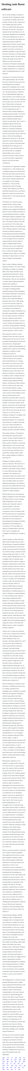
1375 (16, 1057)
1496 (24, 1061)
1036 (3, 1069)
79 (11, 1059)
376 (15, 1067)
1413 (15, 1059)
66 (22, 1063)
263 (7, 1067)
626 (3, 1059)
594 (20, 1057)
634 (3, 1067)
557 (19, 1061)
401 (19, 1067)
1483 (3, 1057)
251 (24, 1057)
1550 (3, 1065)
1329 (12, 1065)
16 (10, 1063)
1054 (20, 1059)
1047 (7, 1059)
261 (14, 1063)
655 (3, 1063)
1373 (20, 1065)
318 (8, 1069)
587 (7, 1063)
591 (11, 1067)
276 (12, 1069)
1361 (19, 1069)
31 (15, 1069)
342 (12, 1061)
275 (8, 1065)
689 (15, 1061)
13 (12, 1057)
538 (18, 1063)
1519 (24, 1059)
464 (24, 1065)
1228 (3, 1061)
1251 (8, 1057)
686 (8, 1061)
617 (23, 1067)
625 (16, 1065)
